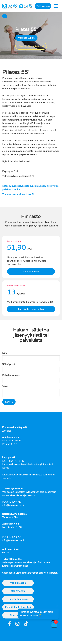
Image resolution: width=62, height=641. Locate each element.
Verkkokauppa (43, 6)
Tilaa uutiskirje (18, 615)
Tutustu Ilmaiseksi (18, 599)
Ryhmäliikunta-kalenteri (18, 607)
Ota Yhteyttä (18, 591)
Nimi (4, 352)
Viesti (5, 386)
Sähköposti (8, 364)
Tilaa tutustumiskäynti (31, 46)
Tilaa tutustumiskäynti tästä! (18, 194)
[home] (9, 6)
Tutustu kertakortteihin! (31, 309)
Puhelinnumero (10, 375)
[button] (56, 6)
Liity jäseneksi (31, 271)
